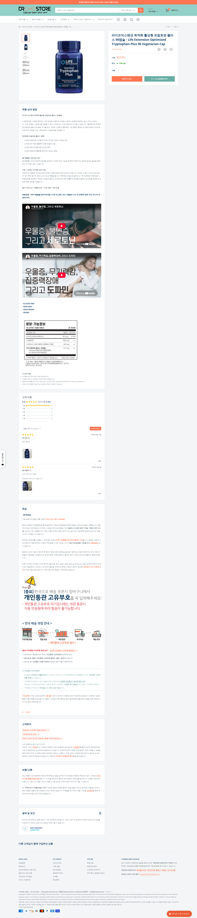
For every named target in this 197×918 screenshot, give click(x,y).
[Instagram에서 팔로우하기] (138, 19)
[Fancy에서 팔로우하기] (125, 19)
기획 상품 (56, 866)
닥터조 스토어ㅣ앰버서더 (82, 19)
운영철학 (22, 863)
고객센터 (63, 19)
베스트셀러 (57, 870)
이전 (168, 27)
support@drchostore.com (149, 874)
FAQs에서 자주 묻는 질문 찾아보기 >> (36, 730)
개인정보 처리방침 (25, 876)
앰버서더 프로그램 (25, 873)
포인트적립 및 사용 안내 (27, 870)
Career (108, 892)
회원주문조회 (92, 866)
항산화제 (56, 880)
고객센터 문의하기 (93, 870)
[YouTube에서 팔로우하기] (131, 19)
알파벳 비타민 (58, 873)
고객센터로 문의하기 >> (30, 734)
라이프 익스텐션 (27, 27)
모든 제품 (22, 19)
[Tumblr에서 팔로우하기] (118, 19)
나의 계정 (152, 11)
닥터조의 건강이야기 (105, 19)
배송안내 (22, 866)
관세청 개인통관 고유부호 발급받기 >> (63, 650)
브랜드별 (51, 19)
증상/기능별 (36, 19)
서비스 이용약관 (24, 880)
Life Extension (117, 49)
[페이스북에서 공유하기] (165, 49)
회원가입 (90, 863)
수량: (113, 70)
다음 (175, 27)
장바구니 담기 (127, 79)
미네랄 (55, 876)
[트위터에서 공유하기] (171, 49)
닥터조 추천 (57, 863)
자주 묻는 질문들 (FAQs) (95, 873)
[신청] (141, 10)
